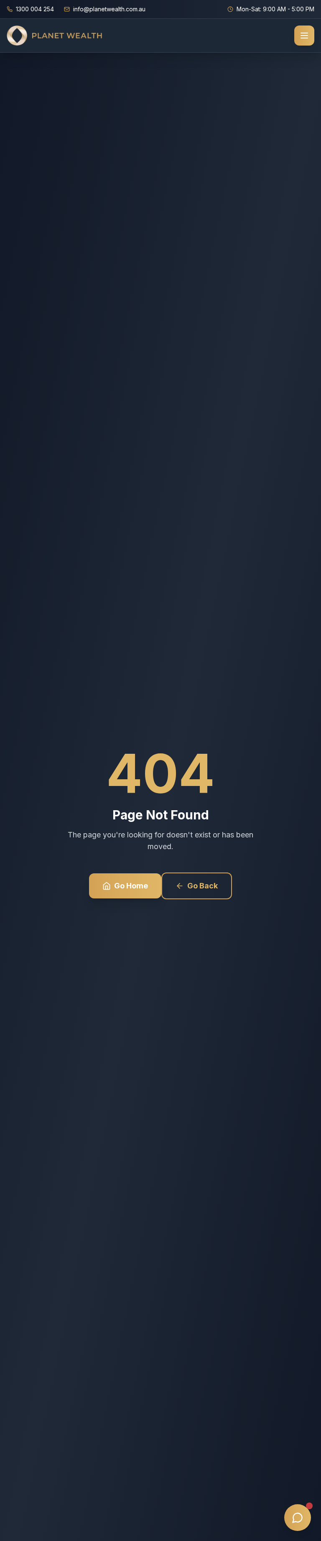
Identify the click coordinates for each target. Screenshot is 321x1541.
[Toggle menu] (304, 36)
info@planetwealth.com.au (109, 9)
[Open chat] (297, 1517)
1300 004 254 (35, 9)
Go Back (202, 885)
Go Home (131, 885)
